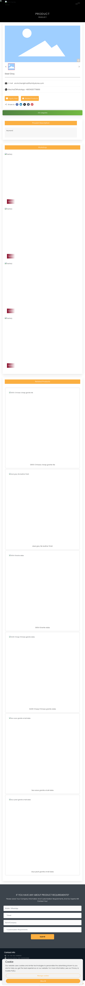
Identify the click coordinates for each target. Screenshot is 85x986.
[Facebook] (17, 104)
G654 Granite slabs (42, 627)
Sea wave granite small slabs (43, 790)
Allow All (43, 981)
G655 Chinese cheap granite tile (42, 465)
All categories (42, 113)
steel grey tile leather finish (42, 546)
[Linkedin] (20, 104)
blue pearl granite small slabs (42, 872)
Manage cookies (43, 976)
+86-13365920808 (23, 958)
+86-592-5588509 (15, 956)
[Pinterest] (32, 104)
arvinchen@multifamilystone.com (29, 83)
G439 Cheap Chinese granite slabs (42, 709)
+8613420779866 (33, 89)
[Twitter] (24, 104)
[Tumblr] (28, 104)
